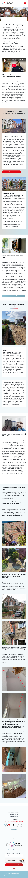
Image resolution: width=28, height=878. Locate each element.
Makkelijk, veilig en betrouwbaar (14, 838)
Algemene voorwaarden (18, 875)
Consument (8, 20)
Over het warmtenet (14, 833)
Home (3, 20)
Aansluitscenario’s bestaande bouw (11, 171)
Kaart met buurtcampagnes (14, 836)
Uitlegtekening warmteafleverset (12, 295)
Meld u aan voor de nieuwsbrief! (14, 853)
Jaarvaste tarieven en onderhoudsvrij (14, 840)
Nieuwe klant (14, 20)
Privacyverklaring (8, 875)
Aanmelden (13, 864)
